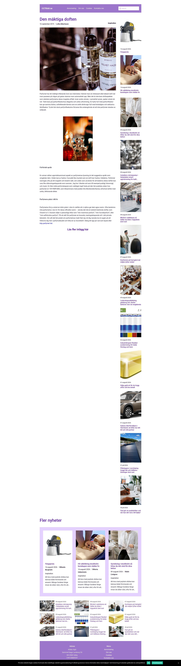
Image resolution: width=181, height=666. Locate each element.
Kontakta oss (99, 8)
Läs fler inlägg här (77, 229)
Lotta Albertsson (62, 24)
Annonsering (71, 8)
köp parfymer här (46, 223)
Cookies (89, 8)
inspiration (112, 23)
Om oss (81, 8)
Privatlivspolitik (157, 663)
